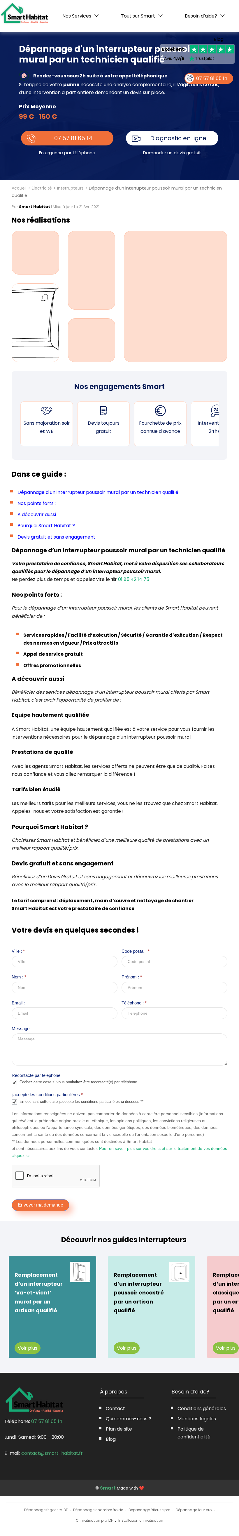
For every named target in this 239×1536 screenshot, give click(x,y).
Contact (115, 1408)
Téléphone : (134, 1002)
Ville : (18, 951)
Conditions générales (202, 1408)
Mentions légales (197, 1418)
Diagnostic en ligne (178, 138)
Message (20, 1028)
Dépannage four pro (194, 1509)
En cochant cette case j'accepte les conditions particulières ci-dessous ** (80, 1101)
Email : (18, 1002)
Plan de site (119, 1429)
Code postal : (136, 951)
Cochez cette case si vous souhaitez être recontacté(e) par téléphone (77, 1082)
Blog (219, 39)
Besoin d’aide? (201, 16)
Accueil (19, 188)
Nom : (19, 976)
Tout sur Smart (138, 16)
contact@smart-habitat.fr (52, 1453)
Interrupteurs (70, 188)
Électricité (42, 188)
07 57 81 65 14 (73, 138)
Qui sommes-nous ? (128, 1418)
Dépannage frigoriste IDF (46, 1509)
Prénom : (132, 976)
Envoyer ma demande (40, 1204)
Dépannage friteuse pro (149, 1509)
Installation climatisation (140, 1520)
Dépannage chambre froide (98, 1509)
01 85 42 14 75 (133, 579)
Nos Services (76, 16)
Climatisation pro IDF (94, 1520)
